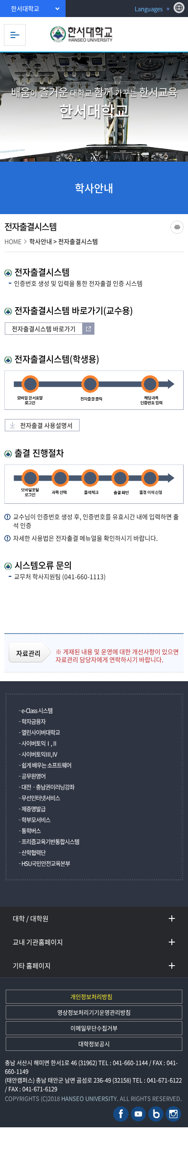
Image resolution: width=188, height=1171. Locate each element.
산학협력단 (33, 852)
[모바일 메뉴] (15, 35)
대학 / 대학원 (31, 918)
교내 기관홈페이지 (38, 942)
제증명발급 (33, 808)
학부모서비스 (35, 819)
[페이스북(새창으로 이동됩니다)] (121, 1113)
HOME (12, 241)
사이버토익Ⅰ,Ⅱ (39, 743)
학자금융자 (33, 721)
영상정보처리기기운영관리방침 (94, 1012)
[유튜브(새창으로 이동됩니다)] (138, 1113)
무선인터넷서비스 (40, 797)
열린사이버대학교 (40, 732)
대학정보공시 (94, 1043)
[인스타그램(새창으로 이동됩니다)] (173, 1113)
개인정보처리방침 (91, 996)
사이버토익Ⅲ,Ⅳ (39, 754)
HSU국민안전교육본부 (45, 863)
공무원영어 (33, 776)
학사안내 (40, 241)
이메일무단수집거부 (94, 1028)
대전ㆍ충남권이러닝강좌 (47, 787)
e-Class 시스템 (36, 710)
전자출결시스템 (78, 241)
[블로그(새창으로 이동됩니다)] (156, 1113)
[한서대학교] (94, 34)
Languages (149, 8)
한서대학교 (25, 8)
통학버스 (31, 830)
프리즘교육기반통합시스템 (50, 841)
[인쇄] (177, 227)
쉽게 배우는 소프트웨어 (46, 765)
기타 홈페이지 (32, 965)
